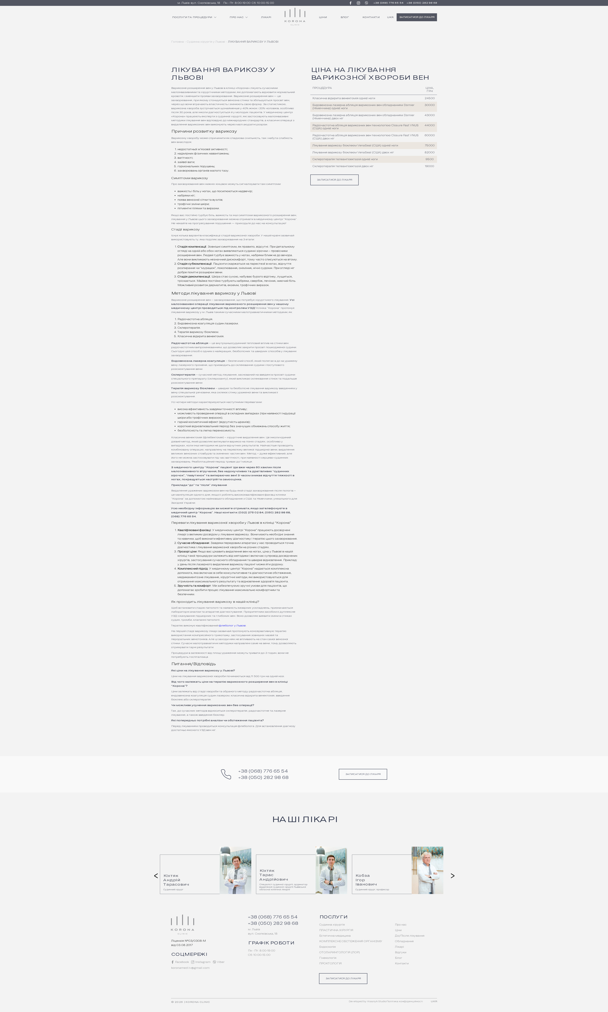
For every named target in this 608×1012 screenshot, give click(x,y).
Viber (220, 962)
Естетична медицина (335, 935)
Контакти (371, 17)
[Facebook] (350, 3)
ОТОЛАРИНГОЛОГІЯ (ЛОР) (339, 952)
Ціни (323, 17)
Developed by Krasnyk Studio (367, 1001)
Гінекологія (327, 957)
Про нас (236, 17)
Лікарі (266, 17)
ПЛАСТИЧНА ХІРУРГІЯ (336, 930)
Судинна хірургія (332, 924)
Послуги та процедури (192, 17)
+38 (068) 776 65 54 (388, 3)
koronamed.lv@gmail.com (190, 967)
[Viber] (366, 3)
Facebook (182, 962)
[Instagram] (358, 3)
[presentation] (155, 875)
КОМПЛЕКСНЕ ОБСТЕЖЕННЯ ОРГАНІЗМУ (350, 941)
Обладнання (404, 941)
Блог (344, 17)
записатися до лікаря (416, 17)
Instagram (202, 962)
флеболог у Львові (232, 625)
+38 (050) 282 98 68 (422, 3)
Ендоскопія (327, 946)
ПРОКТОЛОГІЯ (330, 963)
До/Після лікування (409, 935)
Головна (177, 41)
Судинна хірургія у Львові (206, 41)
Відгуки (400, 952)
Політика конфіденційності (404, 1001)
